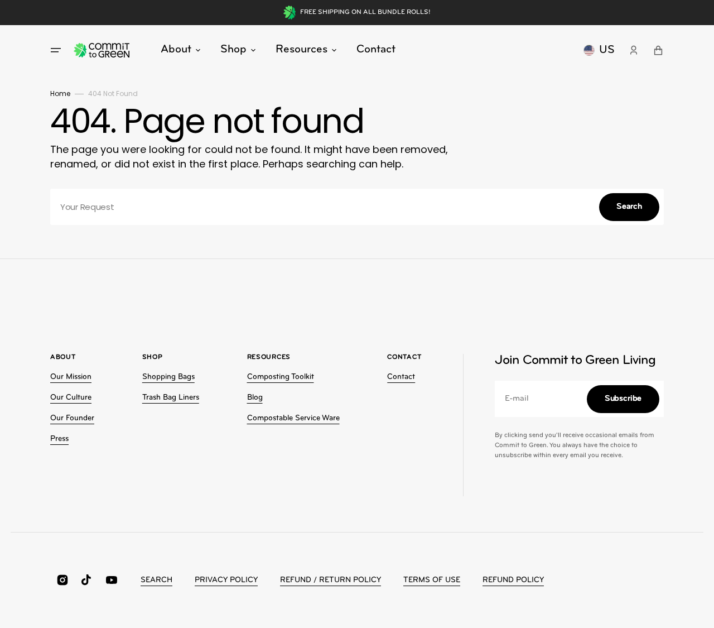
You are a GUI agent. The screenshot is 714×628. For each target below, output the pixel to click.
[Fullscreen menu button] (56, 50)
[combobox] (357, 207)
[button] (633, 50)
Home (60, 93)
